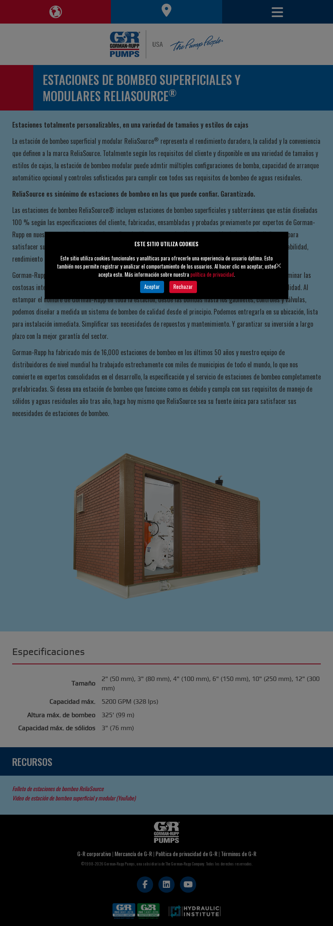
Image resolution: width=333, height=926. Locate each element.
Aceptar (152, 286)
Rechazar (183, 286)
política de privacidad (212, 274)
